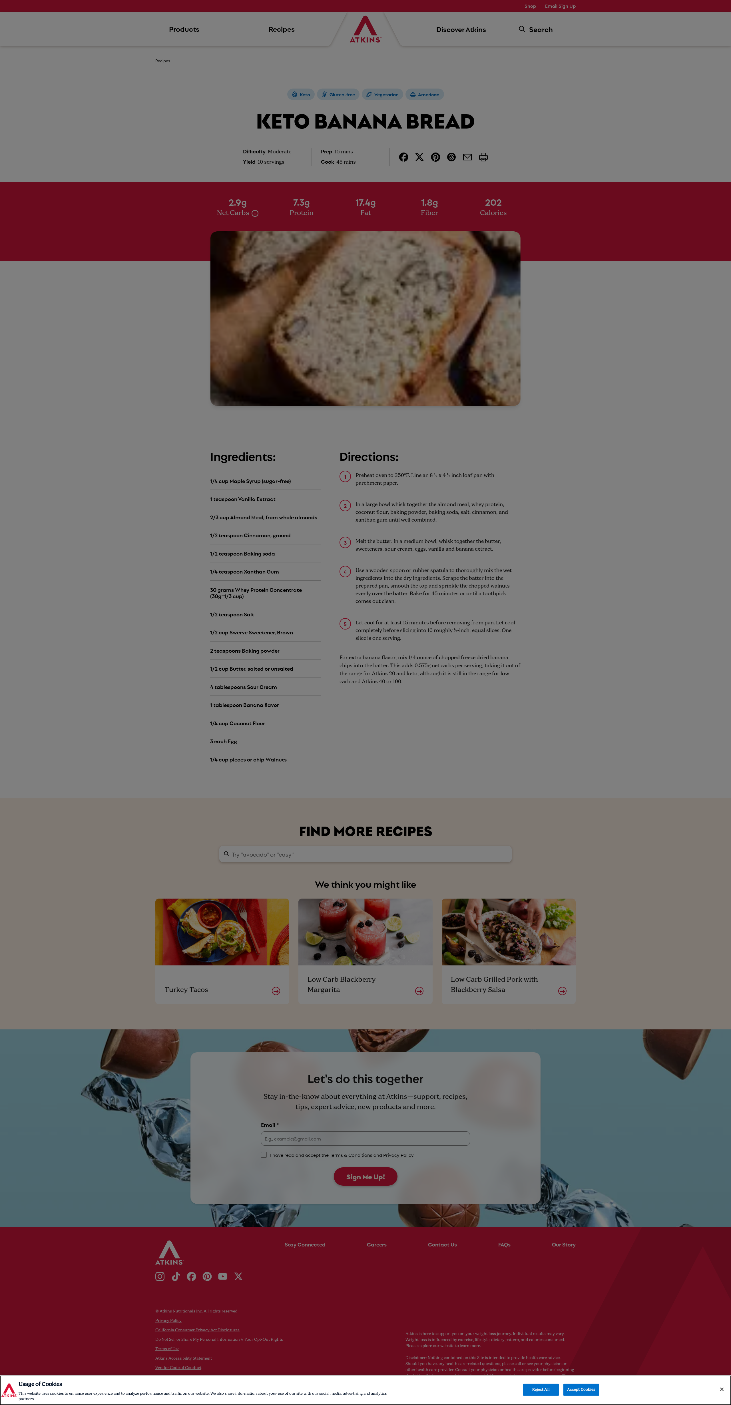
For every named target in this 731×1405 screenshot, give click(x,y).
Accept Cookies (581, 1389)
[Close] (722, 1389)
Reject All (541, 1389)
